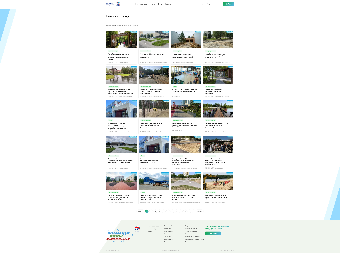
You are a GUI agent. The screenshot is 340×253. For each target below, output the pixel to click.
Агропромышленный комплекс (194, 239)
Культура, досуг (169, 231)
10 (185, 211)
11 (189, 211)
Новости (168, 4)
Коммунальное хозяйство (172, 234)
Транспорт (167, 236)
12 (193, 211)
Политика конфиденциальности (169, 250)
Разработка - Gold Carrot (227, 250)
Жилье (187, 234)
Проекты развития (141, 4)
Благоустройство (169, 226)
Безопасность (168, 242)
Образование (168, 239)
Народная (110, 4)
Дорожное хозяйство (191, 228)
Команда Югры (156, 4)
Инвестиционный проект (192, 236)
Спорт (187, 226)
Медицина (167, 228)
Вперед (199, 211)
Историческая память (191, 231)
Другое (187, 242)
